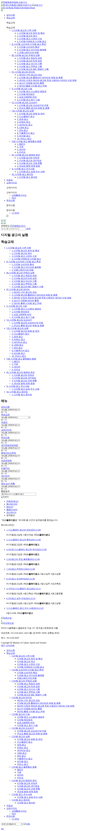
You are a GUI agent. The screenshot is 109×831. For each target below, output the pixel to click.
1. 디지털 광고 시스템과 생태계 (31, 91)
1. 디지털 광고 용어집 (27, 177)
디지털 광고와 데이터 (22, 697)
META (20, 770)
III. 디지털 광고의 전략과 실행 (26, 55)
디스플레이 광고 (24, 742)
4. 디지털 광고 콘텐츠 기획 (29, 66)
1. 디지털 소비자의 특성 (28, 47)
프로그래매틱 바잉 (26, 722)
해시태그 (11, 504)
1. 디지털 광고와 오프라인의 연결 (32, 105)
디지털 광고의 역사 (26, 661)
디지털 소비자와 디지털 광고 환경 (28, 670)
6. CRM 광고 (23, 127)
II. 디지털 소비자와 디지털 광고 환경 (29, 44)
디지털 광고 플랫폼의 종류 (24, 767)
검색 (28, 228)
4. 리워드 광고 (23, 122)
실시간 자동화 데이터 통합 (29, 709)
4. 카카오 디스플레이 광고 (23, 589)
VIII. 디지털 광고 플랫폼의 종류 (26, 141)
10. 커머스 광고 (24, 139)
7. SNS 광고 (22, 130)
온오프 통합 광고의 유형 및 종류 (32, 734)
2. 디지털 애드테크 (26, 94)
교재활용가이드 (19, 195)
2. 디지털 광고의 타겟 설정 (29, 61)
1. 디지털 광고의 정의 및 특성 (31, 33)
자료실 (9, 180)
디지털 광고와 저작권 (27, 783)
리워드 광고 (22, 747)
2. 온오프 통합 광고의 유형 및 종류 (33, 108)
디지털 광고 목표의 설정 (28, 684)
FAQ (14, 198)
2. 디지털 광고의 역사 (27, 36)
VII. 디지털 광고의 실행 (23, 111)
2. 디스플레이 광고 (26, 116)
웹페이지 (11, 510)
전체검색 (12, 501)
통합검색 (5, 491)
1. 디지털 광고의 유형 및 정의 (31, 114)
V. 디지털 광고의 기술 (22, 89)
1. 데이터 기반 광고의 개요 (29, 75)
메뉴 (9, 507)
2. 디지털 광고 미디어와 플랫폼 (31, 50)
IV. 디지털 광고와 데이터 (23, 72)
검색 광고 (21, 745)
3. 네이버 (21, 149)
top (2, 829)
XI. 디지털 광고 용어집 (22, 174)
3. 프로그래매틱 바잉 (27, 97)
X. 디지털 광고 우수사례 (23, 169)
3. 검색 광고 (22, 119)
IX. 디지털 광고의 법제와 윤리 (26, 155)
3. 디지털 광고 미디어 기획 (29, 64)
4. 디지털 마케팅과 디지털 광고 (31, 41)
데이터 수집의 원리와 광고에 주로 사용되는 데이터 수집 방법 (45, 706)
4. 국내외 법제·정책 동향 (28, 166)
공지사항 (10, 15)
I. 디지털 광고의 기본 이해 (24, 30)
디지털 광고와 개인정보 (28, 786)
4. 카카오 (21, 152)
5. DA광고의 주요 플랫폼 (23, 559)
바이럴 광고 (22, 761)
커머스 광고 (22, 764)
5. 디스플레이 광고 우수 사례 (24, 608)
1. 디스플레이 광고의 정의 (23, 530)
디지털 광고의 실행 (21, 736)
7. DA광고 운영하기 (20, 569)
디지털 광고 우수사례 (22, 794)
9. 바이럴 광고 (23, 136)
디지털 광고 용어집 (21, 800)
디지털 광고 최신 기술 (27, 725)
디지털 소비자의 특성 (27, 672)
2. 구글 (20, 146)
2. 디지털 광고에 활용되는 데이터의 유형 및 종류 (40, 77)
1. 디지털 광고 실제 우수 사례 (31, 171)
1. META (21, 144)
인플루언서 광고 (24, 759)
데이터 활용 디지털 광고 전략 (31, 711)
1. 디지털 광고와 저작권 (28, 158)
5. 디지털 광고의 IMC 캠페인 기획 (33, 69)
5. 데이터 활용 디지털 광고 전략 (32, 86)
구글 (19, 772)
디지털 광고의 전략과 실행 (24, 681)
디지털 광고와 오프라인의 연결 (31, 731)
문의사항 (10, 200)
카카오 (20, 778)
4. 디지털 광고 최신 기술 (28, 100)
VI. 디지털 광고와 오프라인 (24, 102)
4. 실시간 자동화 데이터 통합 (30, 83)
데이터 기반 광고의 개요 (28, 700)
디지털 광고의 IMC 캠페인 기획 (32, 695)
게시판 (11, 512)
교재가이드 (11, 183)
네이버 (20, 775)
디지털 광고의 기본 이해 (23, 656)
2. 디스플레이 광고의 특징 (23, 540)
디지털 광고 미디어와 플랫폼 (30, 675)
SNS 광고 (21, 756)
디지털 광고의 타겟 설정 (28, 686)
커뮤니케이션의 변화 (27, 678)
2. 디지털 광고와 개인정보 (29, 160)
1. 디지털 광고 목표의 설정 (29, 58)
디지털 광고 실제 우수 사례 (30, 797)
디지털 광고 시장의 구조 (28, 664)
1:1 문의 (15, 213)
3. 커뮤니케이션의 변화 (28, 52)
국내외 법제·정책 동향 (27, 792)
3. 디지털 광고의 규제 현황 (29, 163)
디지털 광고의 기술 (21, 714)
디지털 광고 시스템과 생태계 (30, 717)
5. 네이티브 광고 (24, 125)
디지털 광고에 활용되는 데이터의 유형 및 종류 (39, 703)
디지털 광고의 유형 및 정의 (30, 739)
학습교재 (10, 18)
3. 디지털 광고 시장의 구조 (29, 39)
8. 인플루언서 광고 (26, 133)
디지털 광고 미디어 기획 (28, 689)
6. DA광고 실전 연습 (20, 598)
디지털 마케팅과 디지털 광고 (30, 667)
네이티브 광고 (23, 750)
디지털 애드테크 (24, 720)
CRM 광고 (22, 753)
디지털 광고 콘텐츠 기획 (28, 692)
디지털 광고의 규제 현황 (28, 789)
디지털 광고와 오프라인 (23, 728)
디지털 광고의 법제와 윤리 (24, 780)
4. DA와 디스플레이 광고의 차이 (26, 549)
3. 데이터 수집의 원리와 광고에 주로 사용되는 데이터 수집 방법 (47, 80)
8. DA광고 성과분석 (20, 579)
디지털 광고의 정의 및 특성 (30, 659)
